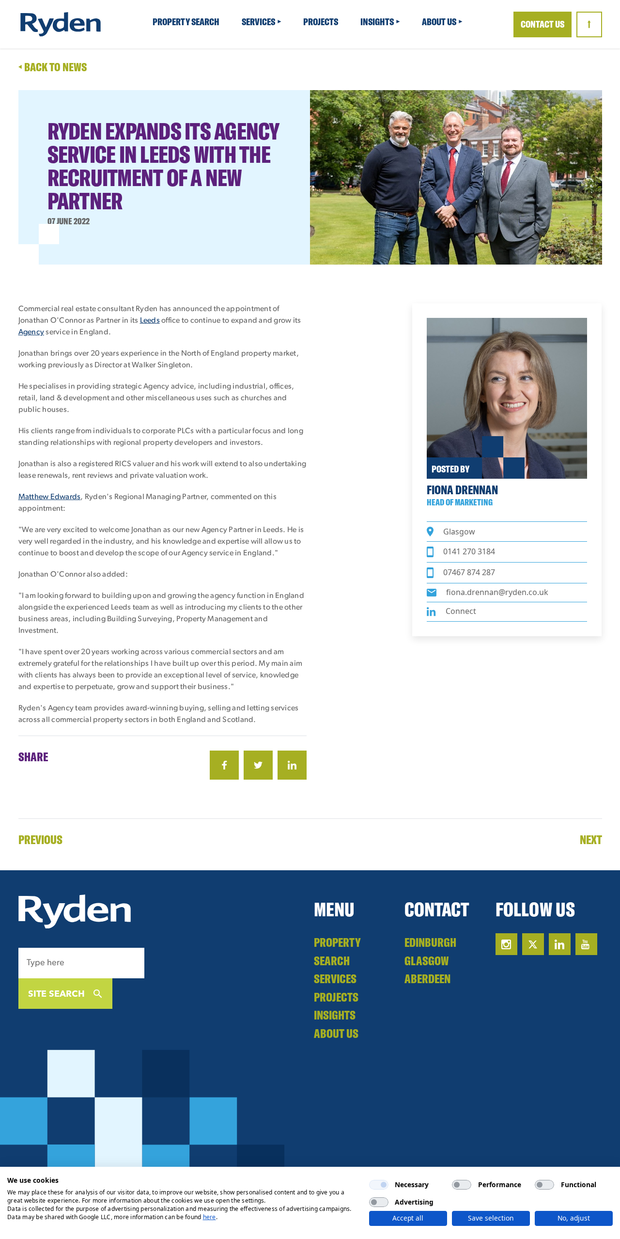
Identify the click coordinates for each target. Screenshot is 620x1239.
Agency (31, 332)
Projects (321, 22)
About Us (440, 22)
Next (591, 839)
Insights (377, 22)
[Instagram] (506, 944)
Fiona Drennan (462, 489)
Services (259, 22)
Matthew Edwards (49, 497)
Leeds (150, 321)
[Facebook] (224, 765)
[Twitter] (258, 765)
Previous (40, 839)
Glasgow (426, 960)
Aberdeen (427, 978)
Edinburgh (430, 942)
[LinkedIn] (292, 765)
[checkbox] (378, 1185)
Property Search (187, 22)
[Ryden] (60, 24)
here (209, 1217)
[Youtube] (586, 944)
